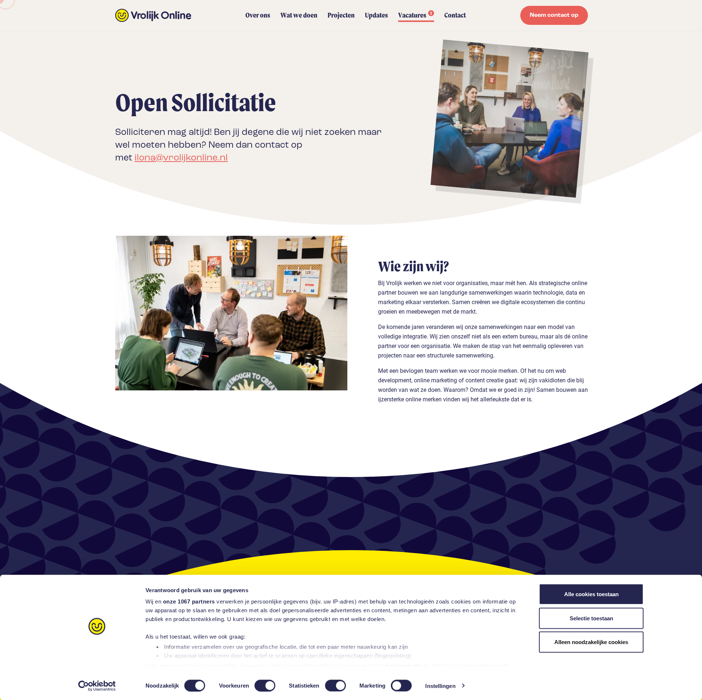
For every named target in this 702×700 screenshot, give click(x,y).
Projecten (341, 15)
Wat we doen (298, 15)
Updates (376, 15)
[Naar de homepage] (153, 15)
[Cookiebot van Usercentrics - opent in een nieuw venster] (97, 685)
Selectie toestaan (591, 618)
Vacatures (415, 15)
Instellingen (440, 685)
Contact (455, 15)
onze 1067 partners (189, 601)
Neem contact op (554, 15)
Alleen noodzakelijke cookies (591, 642)
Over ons (257, 15)
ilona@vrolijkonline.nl (181, 158)
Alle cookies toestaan (591, 594)
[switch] (264, 685)
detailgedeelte (403, 665)
